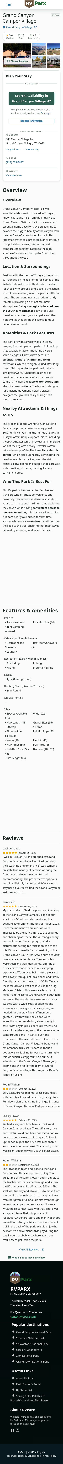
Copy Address (13, 149)
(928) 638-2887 (15, 162)
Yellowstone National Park (32, 1344)
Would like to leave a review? (28, 1257)
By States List (24, 1390)
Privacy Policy (49, 1455)
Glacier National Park (29, 1350)
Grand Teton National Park (32, 1361)
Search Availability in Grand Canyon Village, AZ (31, 98)
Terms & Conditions (28, 1455)
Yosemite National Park (30, 1338)
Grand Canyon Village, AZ (21, 27)
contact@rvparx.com (23, 1316)
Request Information (31, 120)
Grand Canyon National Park (33, 1332)
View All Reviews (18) (31, 1249)
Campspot (46, 113)
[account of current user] (9, 4)
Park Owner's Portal (28, 1384)
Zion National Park (27, 1355)
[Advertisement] (31, 569)
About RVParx (24, 1378)
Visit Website (14, 175)
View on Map (32, 149)
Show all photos (19, 61)
